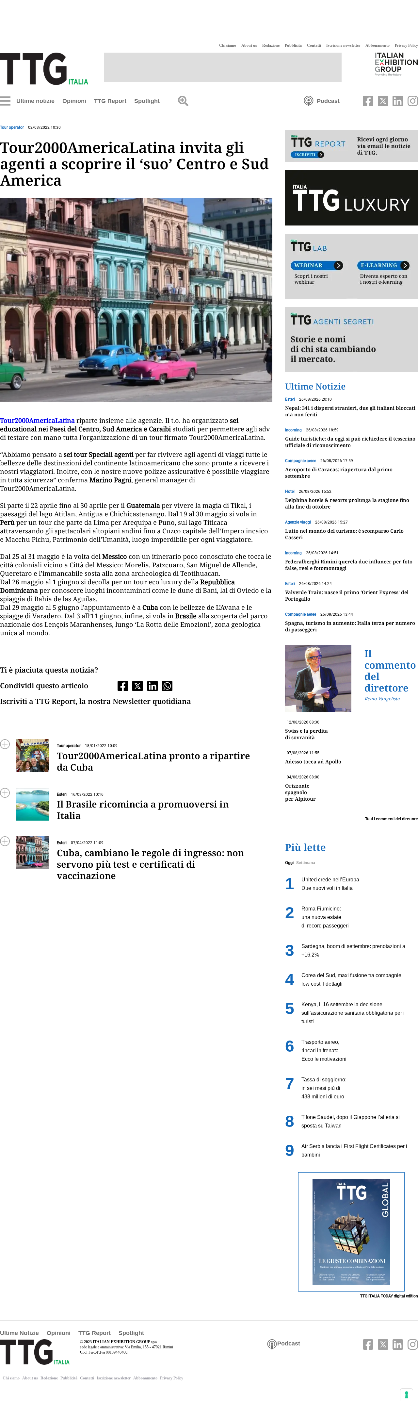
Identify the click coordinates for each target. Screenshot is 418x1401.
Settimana (305, 862)
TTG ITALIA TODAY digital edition (389, 1296)
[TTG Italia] (44, 68)
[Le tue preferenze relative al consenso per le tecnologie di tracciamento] (406, 1395)
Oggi (289, 862)
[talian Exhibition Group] (396, 64)
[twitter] (382, 100)
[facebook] (367, 100)
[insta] (411, 100)
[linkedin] (397, 100)
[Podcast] (308, 100)
